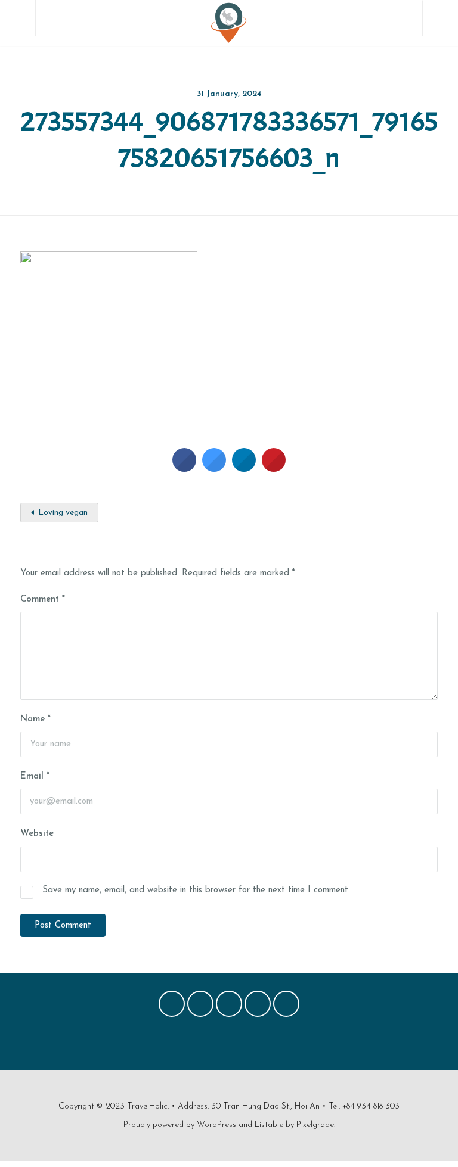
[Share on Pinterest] (274, 468)
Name (35, 719)
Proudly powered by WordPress (179, 1125)
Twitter (200, 1007)
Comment (42, 599)
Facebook (172, 1007)
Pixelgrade (315, 1125)
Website (37, 833)
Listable (269, 1125)
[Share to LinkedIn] (244, 468)
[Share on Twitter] (214, 468)
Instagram (258, 1007)
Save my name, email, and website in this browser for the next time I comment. (196, 890)
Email (34, 776)
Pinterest (229, 1007)
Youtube (286, 1007)
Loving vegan (63, 512)
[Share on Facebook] (184, 468)
